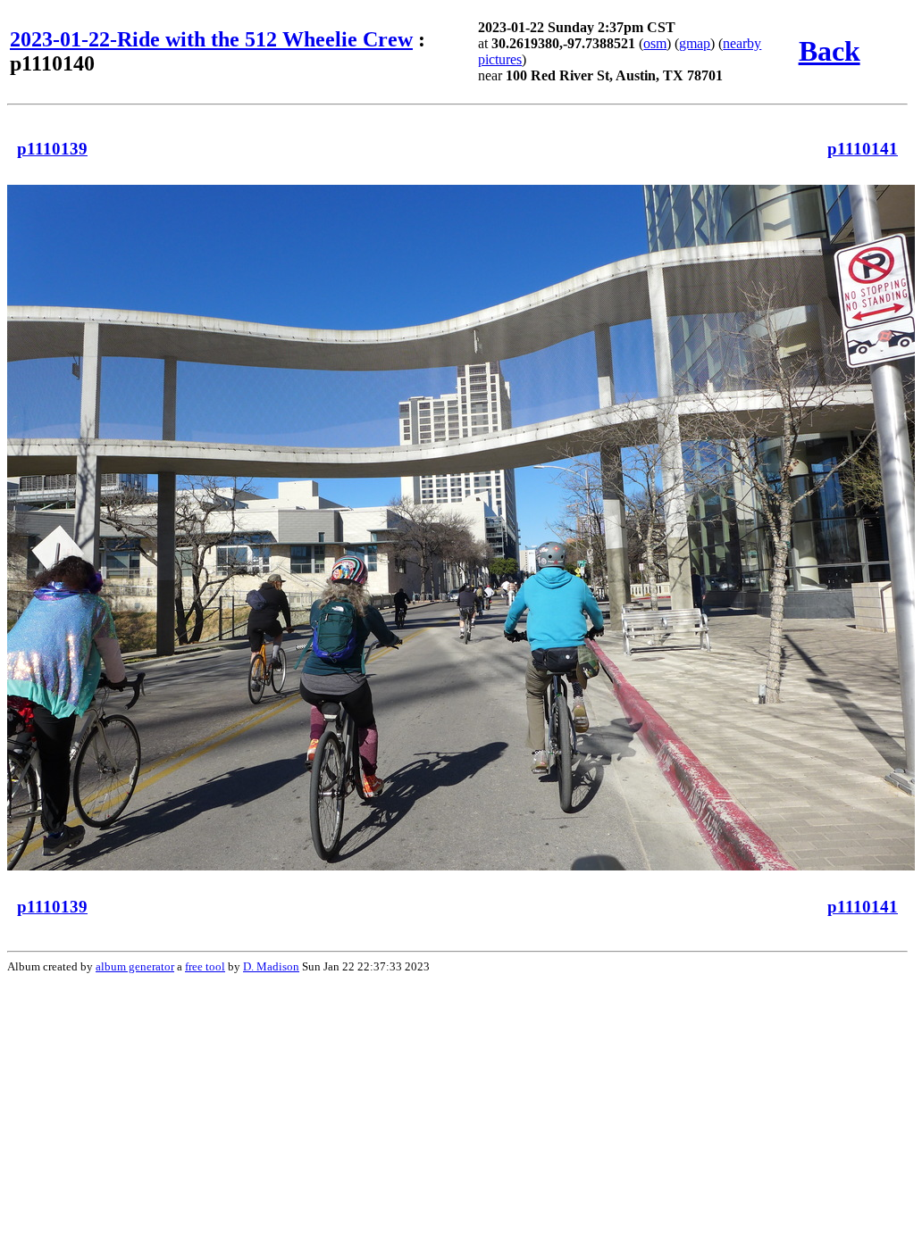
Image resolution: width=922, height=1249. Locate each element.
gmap (694, 43)
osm (654, 43)
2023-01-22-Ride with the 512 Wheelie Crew (211, 39)
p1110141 (862, 148)
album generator (135, 966)
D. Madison (271, 966)
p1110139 (52, 148)
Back (829, 51)
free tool (205, 966)
